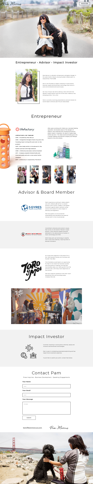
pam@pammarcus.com (32, 427)
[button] (84, 3)
